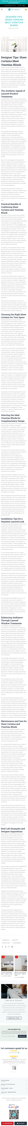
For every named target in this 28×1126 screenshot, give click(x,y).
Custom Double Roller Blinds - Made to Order (6, 973)
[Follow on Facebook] (18, 5)
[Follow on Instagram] (20, 5)
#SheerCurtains (6, 943)
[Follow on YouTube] (23, 5)
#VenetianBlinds (17, 943)
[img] (14, 1051)
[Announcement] (14, 2)
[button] (13, 1072)
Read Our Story (14, 1018)
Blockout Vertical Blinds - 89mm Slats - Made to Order (21, 974)
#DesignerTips (5, 940)
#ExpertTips (15, 940)
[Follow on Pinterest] (22, 5)
